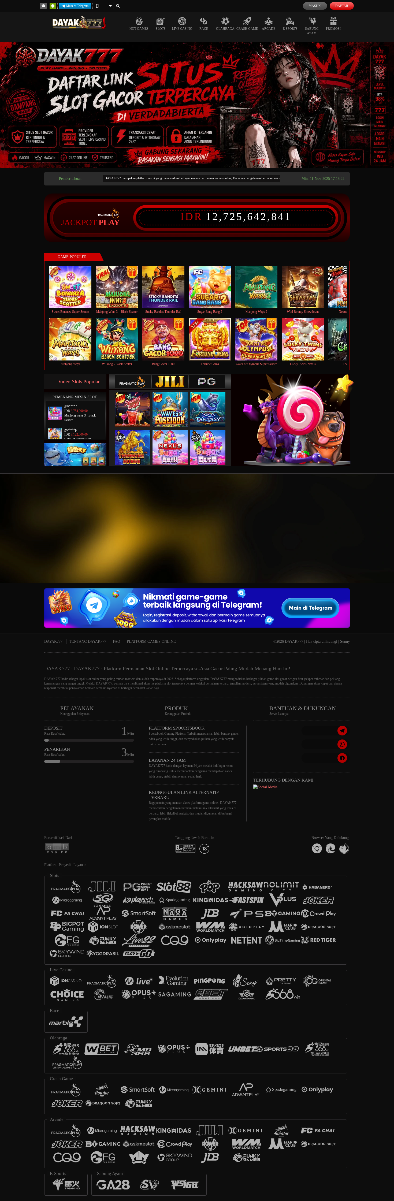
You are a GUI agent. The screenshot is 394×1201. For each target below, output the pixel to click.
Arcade (268, 29)
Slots (161, 29)
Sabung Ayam (312, 31)
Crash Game (247, 29)
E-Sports (290, 29)
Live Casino (182, 29)
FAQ (116, 641)
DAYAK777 (53, 641)
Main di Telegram (77, 6)
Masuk (315, 6)
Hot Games (138, 29)
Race (203, 29)
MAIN (74, 287)
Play (109, 222)
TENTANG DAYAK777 (87, 641)
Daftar (341, 6)
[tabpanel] (197, 105)
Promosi (333, 29)
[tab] (133, 381)
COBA (136, 404)
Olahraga (225, 29)
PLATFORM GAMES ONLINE (151, 641)
